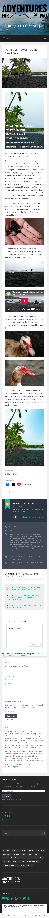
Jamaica (23, 858)
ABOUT (9, 683)
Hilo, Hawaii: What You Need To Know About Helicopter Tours (24, 558)
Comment (34, 645)
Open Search (45, 38)
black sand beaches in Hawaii (19, 544)
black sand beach (15, 538)
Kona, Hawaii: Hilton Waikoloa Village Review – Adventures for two (23, 588)
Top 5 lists (21, 865)
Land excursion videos (36, 858)
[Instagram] (14, 26)
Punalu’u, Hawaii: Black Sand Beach (21, 51)
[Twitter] (29, 26)
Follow (6, 796)
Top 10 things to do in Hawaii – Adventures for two (24, 606)
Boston (23, 850)
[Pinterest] (19, 26)
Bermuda (15, 850)
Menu (8, 38)
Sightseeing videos (33, 861)
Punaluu (11, 551)
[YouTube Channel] (9, 26)
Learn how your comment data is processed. (22, 655)
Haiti (29, 854)
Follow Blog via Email (9, 779)
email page (14, 767)
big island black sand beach (23, 536)
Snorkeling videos (8, 865)
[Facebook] (24, 26)
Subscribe (11, 716)
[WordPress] (34, 26)
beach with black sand (17, 534)
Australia (6, 850)
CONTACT (10, 680)
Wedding (30, 865)
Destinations (7, 854)
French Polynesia (19, 854)
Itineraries (14, 858)
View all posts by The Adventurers (30, 517)
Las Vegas (6, 861)
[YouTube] (4, 898)
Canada (30, 850)
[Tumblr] (39, 26)
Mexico (15, 861)
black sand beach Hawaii (23, 540)
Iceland (5, 858)
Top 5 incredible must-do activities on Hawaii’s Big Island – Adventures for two (22, 597)
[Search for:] (24, 833)
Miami (22, 861)
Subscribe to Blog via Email (13, 701)
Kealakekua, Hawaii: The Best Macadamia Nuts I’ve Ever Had (26, 564)
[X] (20, 898)
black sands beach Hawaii (23, 547)
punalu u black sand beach (28, 549)
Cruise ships (40, 850)
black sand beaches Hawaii (31, 542)
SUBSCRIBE (11, 676)
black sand (39, 536)
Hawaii (11, 530)
